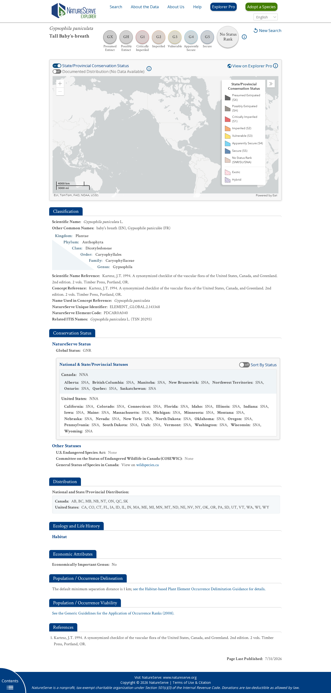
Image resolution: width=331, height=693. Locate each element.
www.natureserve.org (180, 677)
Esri (275, 195)
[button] (60, 84)
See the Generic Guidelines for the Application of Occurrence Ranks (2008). (113, 613)
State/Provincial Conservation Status (95, 65)
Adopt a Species (261, 6)
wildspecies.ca (147, 465)
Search (116, 6)
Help (197, 6)
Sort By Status (264, 364)
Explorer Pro (223, 6)
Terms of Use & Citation (192, 682)
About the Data (145, 6)
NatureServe (159, 682)
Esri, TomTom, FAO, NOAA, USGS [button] (76, 195)
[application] (165, 136)
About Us (175, 6)
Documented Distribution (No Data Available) (103, 71)
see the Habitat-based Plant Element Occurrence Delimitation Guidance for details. (199, 589)
